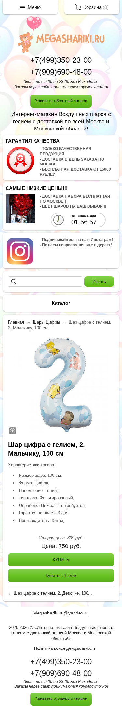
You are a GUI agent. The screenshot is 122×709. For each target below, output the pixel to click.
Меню (34, 7)
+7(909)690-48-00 (61, 71)
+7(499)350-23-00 (61, 60)
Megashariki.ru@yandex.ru (61, 612)
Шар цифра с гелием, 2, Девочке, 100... (53, 593)
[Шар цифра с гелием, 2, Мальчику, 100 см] (61, 385)
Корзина (92, 7)
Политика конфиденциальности (65, 648)
